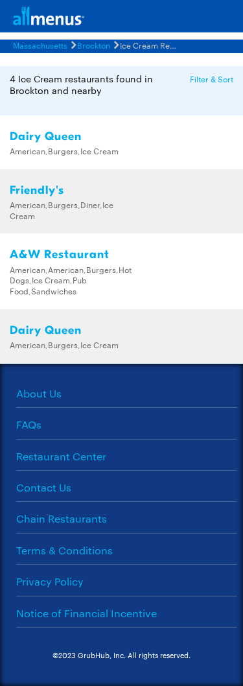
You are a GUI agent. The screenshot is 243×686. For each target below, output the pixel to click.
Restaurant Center (61, 456)
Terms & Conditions (64, 550)
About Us (39, 393)
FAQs (28, 424)
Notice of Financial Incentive (86, 613)
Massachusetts (40, 45)
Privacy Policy (50, 581)
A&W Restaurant (60, 254)
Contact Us (43, 487)
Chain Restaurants (61, 518)
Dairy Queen (46, 136)
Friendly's (37, 190)
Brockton (93, 45)
